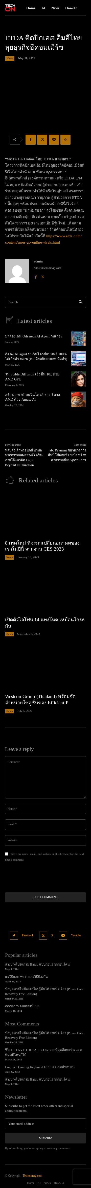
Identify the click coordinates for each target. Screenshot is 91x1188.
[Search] (80, 302)
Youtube (76, 935)
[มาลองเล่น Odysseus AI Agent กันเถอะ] (78, 338)
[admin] (17, 271)
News (10, 58)
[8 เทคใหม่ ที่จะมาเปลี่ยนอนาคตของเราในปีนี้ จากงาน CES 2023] (45, 514)
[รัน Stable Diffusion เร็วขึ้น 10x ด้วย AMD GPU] (78, 379)
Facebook (28, 935)
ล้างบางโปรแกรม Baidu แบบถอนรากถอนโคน (37, 964)
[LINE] (54, 140)
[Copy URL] (65, 140)
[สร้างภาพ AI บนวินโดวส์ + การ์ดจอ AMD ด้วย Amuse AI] (78, 399)
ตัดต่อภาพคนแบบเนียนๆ (22, 1006)
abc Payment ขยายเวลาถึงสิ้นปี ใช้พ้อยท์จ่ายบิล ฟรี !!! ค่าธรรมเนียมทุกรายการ (67, 455)
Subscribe (45, 1138)
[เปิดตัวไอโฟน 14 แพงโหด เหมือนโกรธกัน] (45, 590)
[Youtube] (63, 936)
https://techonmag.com (47, 268)
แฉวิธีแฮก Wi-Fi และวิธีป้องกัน (26, 977)
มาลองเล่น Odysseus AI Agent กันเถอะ (33, 336)
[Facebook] (31, 140)
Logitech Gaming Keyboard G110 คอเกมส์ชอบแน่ (40, 1067)
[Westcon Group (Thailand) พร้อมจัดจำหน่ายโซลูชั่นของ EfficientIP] (45, 667)
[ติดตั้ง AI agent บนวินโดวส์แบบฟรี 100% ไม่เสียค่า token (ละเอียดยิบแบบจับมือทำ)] (78, 358)
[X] (42, 140)
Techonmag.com (32, 1175)
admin (38, 261)
